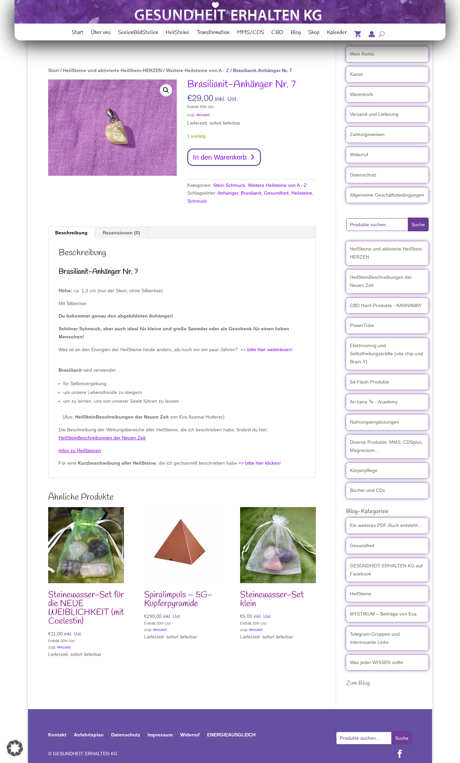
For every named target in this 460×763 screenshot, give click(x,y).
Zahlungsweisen (367, 134)
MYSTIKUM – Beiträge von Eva (383, 614)
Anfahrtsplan (89, 734)
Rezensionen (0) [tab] (121, 232)
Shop (314, 33)
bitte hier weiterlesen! (270, 349)
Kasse (356, 74)
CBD (277, 33)
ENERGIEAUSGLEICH (231, 734)
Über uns (100, 33)
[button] (166, 90)
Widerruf (359, 154)
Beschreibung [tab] (71, 232)
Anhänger (228, 193)
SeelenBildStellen (138, 33)
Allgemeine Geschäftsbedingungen (387, 195)
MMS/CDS (250, 33)
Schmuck (197, 201)
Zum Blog (358, 683)
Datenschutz (363, 174)
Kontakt (57, 734)
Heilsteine (301, 193)
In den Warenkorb (220, 157)
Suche (418, 224)
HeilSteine (177, 33)
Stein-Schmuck (229, 185)
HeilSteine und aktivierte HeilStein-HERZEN (112, 70)
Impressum (160, 734)
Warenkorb (361, 94)
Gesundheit (276, 193)
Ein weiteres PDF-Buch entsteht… (386, 525)
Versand (202, 115)
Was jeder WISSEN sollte (376, 662)
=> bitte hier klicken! (259, 463)
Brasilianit (251, 193)
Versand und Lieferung (374, 114)
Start (78, 33)
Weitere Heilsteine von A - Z (197, 70)
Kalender (337, 33)
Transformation (213, 33)
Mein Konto (362, 54)
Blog (296, 33)
